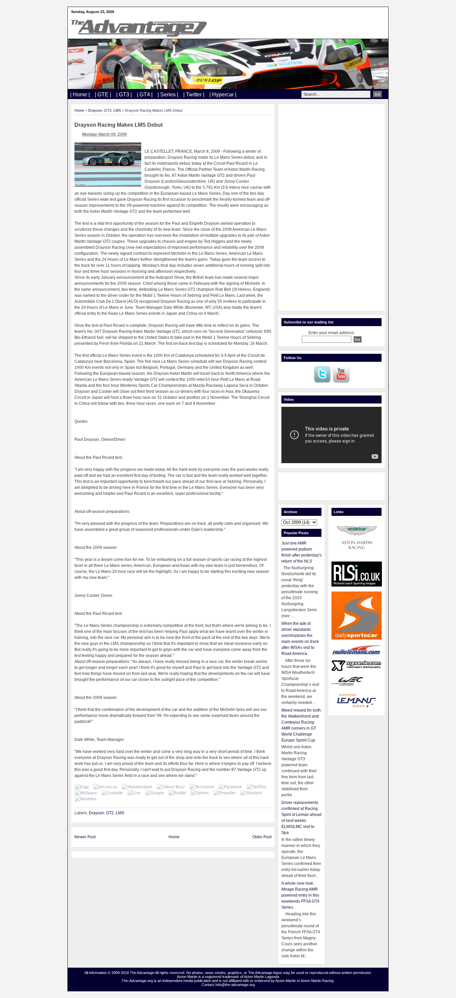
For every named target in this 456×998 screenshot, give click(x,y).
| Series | (168, 94)
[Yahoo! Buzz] (171, 787)
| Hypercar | (222, 94)
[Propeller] (225, 793)
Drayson (95, 110)
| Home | (80, 94)
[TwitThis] (257, 787)
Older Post (261, 837)
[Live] (134, 793)
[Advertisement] (331, 207)
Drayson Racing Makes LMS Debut (118, 125)
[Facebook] (230, 787)
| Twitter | (193, 94)
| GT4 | (145, 94)
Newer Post (84, 837)
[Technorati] (202, 787)
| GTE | (103, 94)
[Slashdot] (251, 793)
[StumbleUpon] (137, 787)
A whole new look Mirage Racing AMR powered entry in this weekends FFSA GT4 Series (300, 895)
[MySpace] (86, 793)
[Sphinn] (200, 793)
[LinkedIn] (112, 793)
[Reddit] (177, 793)
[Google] (154, 793)
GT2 (107, 110)
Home (79, 110)
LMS (117, 110)
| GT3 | (124, 94)
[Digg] (82, 787)
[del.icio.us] (105, 787)
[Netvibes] (85, 799)
